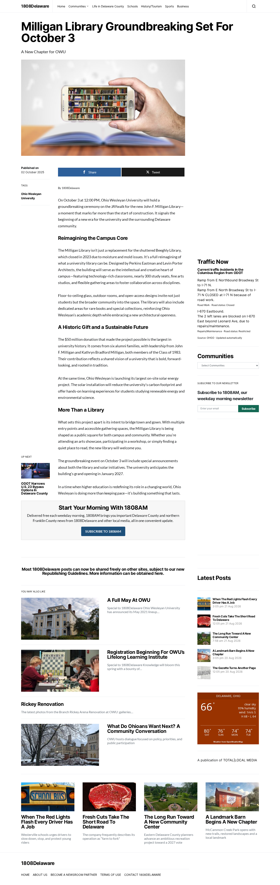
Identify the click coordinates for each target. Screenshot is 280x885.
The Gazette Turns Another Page (234, 668)
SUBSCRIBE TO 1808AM (103, 531)
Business (183, 6)
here (159, 573)
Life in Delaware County (108, 6)
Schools (132, 6)
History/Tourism (151, 6)
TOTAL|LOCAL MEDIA (240, 760)
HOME (25, 874)
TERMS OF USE (110, 874)
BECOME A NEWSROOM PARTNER (74, 874)
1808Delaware (35, 6)
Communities (77, 6)
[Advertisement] (228, 487)
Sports (169, 6)
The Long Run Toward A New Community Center (232, 635)
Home (61, 6)
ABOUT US (40, 874)
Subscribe (248, 408)
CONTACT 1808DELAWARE (142, 874)
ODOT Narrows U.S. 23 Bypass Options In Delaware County (34, 488)
